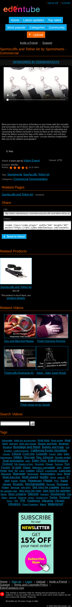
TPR (22, 500)
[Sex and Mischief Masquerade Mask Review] (20, 326)
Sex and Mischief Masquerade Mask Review (31, 341)
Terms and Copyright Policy (31, 584)
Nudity (44, 477)
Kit (16, 470)
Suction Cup (42, 497)
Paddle (14, 481)
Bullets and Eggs (53, 447)
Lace (22, 470)
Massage (6, 473)
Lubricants (65, 470)
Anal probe (57, 440)
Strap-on (22, 497)
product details (16, 298)
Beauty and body (47, 443)
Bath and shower (27, 443)
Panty (23, 480)
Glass (27, 467)
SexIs (4, 494)
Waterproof (55, 504)
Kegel (3, 470)
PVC (56, 481)
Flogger (49, 464)
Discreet (29, 457)
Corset (52, 454)
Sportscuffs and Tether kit (17, 194)
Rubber (5, 487)
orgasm (61, 477)
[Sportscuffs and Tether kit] (16, 271)
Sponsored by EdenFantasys (36, 62)
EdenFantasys (58, 460)
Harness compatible (43, 467)
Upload (40, 581)
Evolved (7, 464)
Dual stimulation (13, 460)
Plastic (48, 480)
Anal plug (43, 440)
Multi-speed (30, 477)
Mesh (59, 474)
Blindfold (7, 447)
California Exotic (21, 451)
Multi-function (11, 477)
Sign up (53, 3)
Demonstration (38, 179)
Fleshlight (39, 464)
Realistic (18, 484)
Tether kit (43, 174)
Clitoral (16, 454)
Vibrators (14, 504)
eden (27, 461)
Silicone (33, 494)
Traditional (33, 500)
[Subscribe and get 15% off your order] (36, 572)
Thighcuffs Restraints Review (22, 372)
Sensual (14, 487)
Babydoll (13, 444)
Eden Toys (39, 460)
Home (4, 581)
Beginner (64, 443)
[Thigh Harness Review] (52, 326)
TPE (16, 501)
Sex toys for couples (45, 487)
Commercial (20, 179)
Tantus (53, 497)
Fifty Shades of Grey (23, 464)
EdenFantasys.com (12, 587)
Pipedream (35, 480)
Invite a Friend (29, 42)
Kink (10, 470)
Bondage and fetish (26, 447)
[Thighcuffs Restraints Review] (20, 358)
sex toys (26, 487)
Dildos (17, 457)
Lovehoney (51, 470)
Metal (67, 473)
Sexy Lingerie (17, 494)
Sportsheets (14, 174)
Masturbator (33, 474)
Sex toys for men (30, 490)
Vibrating (47, 500)
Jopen (66, 467)
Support (47, 42)
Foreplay (59, 464)
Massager (19, 473)
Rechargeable (35, 484)
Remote (50, 484)
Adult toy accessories (25, 440)
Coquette (41, 453)
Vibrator (59, 500)
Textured (64, 497)
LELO (40, 470)
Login (66, 3)
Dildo (59, 454)
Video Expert (32, 160)
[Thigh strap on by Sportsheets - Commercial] (36, 390)
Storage (12, 497)
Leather (30, 470)
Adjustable (7, 440)
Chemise (6, 454)
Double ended (63, 457)
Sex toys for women (56, 490)
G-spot (16, 467)
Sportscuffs (30, 174)
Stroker (31, 498)
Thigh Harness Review (51, 341)
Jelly (59, 467)
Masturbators (47, 473)
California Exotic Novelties (49, 450)
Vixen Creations (30, 504)
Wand (43, 504)
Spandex (44, 494)
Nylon (53, 477)
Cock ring (28, 453)
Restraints (62, 484)
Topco (9, 501)
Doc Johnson (44, 457)
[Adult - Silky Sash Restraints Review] (52, 358)
